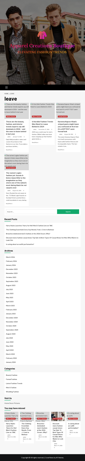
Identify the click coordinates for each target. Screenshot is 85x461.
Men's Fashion (37, 116)
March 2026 (10, 257)
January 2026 (11, 265)
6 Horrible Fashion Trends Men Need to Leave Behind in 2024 (42, 124)
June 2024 (9, 342)
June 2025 (9, 293)
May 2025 (9, 297)
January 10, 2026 (17, 137)
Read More (9, 150)
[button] (6, 87)
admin (8, 136)
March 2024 (10, 354)
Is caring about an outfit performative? (20, 244)
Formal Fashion (62, 116)
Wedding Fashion (12, 392)
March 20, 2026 (43, 437)
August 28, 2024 (68, 134)
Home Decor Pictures (12, 403)
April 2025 (10, 301)
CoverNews (49, 458)
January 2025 (11, 314)
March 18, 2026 (74, 432)
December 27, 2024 (44, 129)
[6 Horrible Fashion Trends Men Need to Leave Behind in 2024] (42, 111)
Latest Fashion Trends (14, 383)
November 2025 (12, 273)
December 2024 (12, 318)
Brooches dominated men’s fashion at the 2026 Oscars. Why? (28, 234)
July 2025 (9, 289)
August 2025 (10, 285)
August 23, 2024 (17, 190)
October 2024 (11, 326)
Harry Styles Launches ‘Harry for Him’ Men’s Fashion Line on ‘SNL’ (29, 226)
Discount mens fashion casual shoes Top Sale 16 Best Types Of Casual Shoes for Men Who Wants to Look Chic (42, 239)
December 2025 (12, 269)
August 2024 (10, 334)
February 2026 (11, 261)
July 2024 (9, 338)
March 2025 (10, 306)
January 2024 (11, 362)
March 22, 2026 (11, 437)
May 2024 (9, 346)
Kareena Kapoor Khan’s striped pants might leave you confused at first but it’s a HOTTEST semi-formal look (68, 127)
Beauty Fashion (11, 116)
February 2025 (11, 310)
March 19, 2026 (58, 445)
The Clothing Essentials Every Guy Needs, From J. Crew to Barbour (30, 230)
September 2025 (12, 281)
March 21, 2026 (27, 439)
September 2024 (12, 330)
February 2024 (11, 358)
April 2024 (10, 350)
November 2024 (12, 322)
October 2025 (11, 277)
